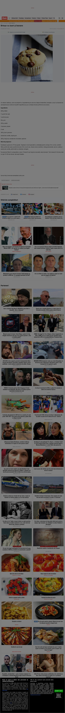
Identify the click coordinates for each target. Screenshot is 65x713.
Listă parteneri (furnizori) (35, 694)
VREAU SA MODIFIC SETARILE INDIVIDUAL (58, 695)
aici (11, 702)
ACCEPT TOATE (58, 690)
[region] (32, 695)
